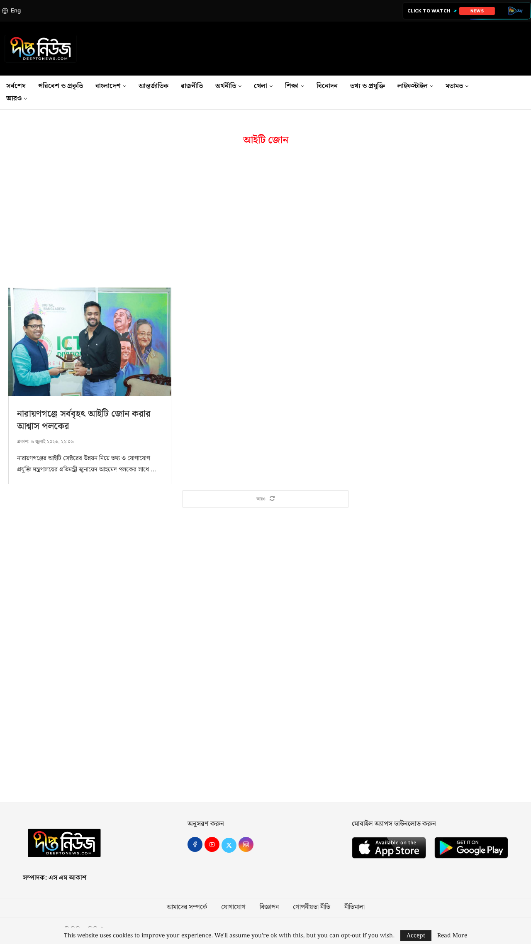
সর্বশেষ (16, 86)
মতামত (454, 86)
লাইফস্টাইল (412, 86)
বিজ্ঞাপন (269, 907)
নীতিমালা (354, 907)
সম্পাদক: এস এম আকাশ (54, 878)
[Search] (527, 92)
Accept (416, 935)
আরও (14, 98)
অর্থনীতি (225, 86)
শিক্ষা (292, 86)
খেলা (260, 86)
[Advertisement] (265, 217)
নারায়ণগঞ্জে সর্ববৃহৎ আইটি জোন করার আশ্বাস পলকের (84, 420)
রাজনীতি (192, 86)
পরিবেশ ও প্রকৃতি (60, 86)
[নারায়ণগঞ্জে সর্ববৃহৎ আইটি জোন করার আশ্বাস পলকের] (89, 342)
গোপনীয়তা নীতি (311, 907)
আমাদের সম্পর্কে (187, 907)
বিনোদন (327, 86)
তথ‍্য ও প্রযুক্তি (367, 86)
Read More (452, 936)
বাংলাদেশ (108, 86)
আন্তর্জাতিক (153, 86)
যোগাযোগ (233, 907)
